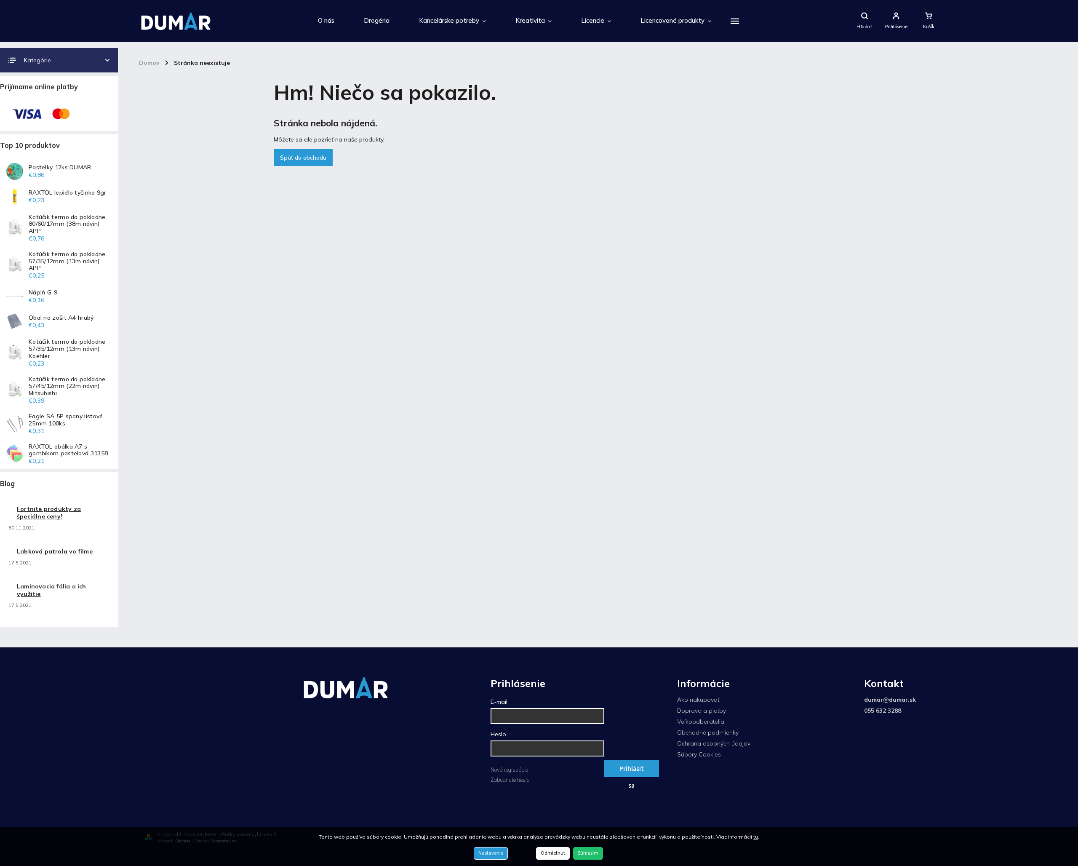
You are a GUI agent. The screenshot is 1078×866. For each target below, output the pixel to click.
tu (755, 837)
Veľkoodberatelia (700, 721)
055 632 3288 (882, 710)
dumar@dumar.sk (890, 699)
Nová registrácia (509, 769)
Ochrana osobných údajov (713, 743)
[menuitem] (326, 21)
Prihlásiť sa (631, 770)
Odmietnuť (553, 853)
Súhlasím (588, 853)
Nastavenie (490, 853)
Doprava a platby (701, 710)
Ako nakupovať (698, 699)
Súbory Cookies (699, 754)
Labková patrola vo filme (55, 551)
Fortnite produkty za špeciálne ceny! (49, 512)
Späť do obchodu (303, 157)
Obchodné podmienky (708, 732)
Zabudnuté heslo (510, 779)
